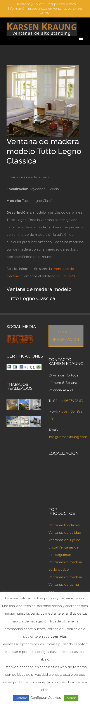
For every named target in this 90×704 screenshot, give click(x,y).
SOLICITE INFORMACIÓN (66, 335)
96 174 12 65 (73, 401)
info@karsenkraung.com (67, 437)
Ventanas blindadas (64, 525)
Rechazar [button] (21, 697)
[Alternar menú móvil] (81, 38)
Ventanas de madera (65, 577)
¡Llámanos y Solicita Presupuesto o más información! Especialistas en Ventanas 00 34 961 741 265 (45, 8)
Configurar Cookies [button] (45, 698)
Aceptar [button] (71, 697)
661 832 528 (65, 276)
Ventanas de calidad (64, 532)
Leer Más (58, 636)
